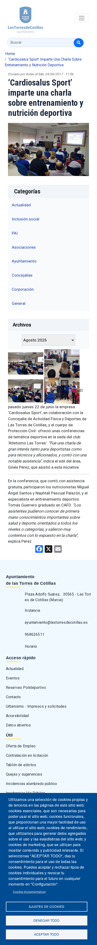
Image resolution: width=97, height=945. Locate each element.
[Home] (21, 18)
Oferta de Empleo (21, 746)
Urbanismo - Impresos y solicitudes (36, 706)
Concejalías (22, 275)
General (18, 303)
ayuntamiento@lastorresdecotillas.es (56, 622)
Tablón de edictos (21, 765)
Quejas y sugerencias (24, 774)
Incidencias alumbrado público (31, 783)
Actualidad (21, 205)
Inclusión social (25, 219)
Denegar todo (46, 920)
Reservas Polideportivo (26, 687)
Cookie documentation (29, 892)
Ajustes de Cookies (46, 906)
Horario (31, 646)
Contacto (13, 697)
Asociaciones (24, 247)
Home (10, 53)
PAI (15, 233)
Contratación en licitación (27, 755)
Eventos (13, 678)
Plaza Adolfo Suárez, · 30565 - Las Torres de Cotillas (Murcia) (58, 597)
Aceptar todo (46, 934)
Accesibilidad (17, 716)
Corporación (23, 289)
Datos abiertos (18, 725)
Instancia (32, 610)
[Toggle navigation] (81, 18)
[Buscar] (79, 42)
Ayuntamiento (24, 261)
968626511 (34, 634)
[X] (48, 549)
